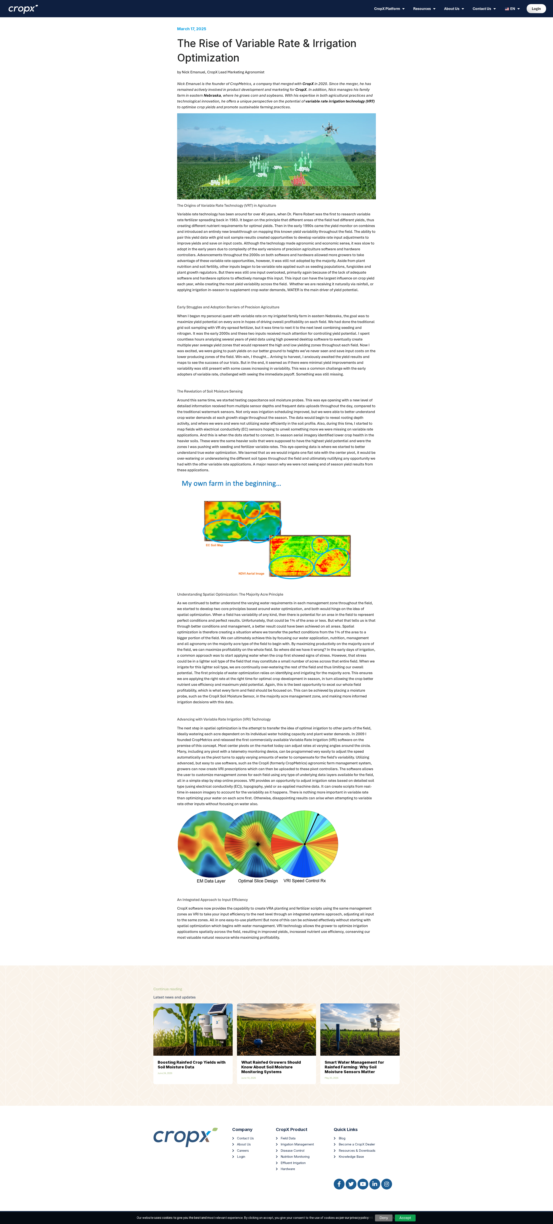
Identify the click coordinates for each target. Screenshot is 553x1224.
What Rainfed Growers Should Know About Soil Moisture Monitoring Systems (271, 1067)
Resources (422, 8)
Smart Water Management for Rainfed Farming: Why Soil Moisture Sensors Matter (354, 1067)
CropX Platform (387, 8)
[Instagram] (386, 1184)
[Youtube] (363, 1184)
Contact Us (482, 8)
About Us (451, 8)
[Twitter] (351, 1184)
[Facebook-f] (339, 1184)
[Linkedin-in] (374, 1184)
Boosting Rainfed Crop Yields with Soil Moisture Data (192, 1064)
